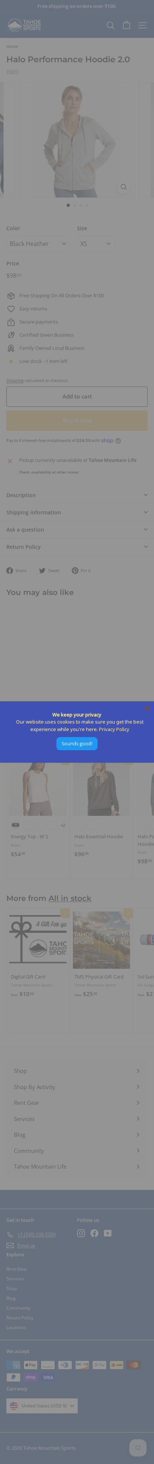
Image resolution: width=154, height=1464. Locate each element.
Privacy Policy (114, 729)
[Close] (147, 708)
